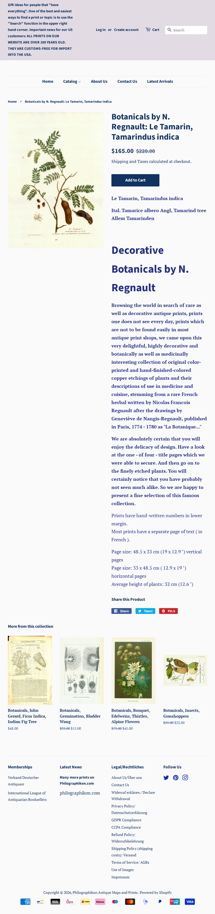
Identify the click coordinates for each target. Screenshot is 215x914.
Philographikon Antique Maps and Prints (105, 892)
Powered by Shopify (156, 892)
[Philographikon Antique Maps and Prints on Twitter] (166, 778)
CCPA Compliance (126, 827)
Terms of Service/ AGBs (130, 862)
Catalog (70, 81)
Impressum (120, 876)
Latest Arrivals (160, 81)
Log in (101, 29)
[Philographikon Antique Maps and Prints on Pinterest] (176, 778)
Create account (126, 29)
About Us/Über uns (126, 777)
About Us (99, 81)
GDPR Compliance (126, 819)
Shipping (120, 161)
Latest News (71, 767)
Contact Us (127, 81)
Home (47, 81)
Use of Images (122, 869)
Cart (155, 29)
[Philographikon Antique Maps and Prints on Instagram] (185, 778)
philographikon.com (80, 793)
